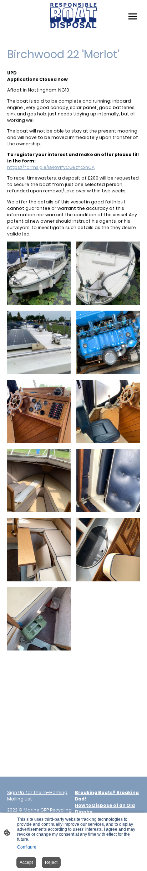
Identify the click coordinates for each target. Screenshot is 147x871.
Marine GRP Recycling (48, 810)
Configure (26, 847)
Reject (51, 862)
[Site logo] (73, 15)
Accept (26, 862)
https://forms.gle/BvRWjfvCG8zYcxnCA (51, 167)
